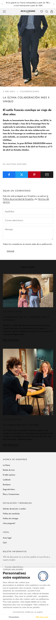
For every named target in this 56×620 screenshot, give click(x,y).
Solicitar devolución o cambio (14, 508)
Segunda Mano (9, 489)
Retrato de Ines (9, 470)
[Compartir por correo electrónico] (47, 175)
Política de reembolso (11, 513)
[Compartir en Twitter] (22, 175)
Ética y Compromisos (11, 494)
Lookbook (6, 479)
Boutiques (6, 484)
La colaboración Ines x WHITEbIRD (21, 425)
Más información (11, 339)
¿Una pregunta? (9, 523)
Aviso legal (7, 537)
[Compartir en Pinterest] (34, 175)
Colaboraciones (29, 91)
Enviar (10, 251)
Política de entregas (10, 518)
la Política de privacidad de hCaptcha (25, 197)
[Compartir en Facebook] (9, 175)
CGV (5, 542)
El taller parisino (9, 474)
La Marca (6, 465)
